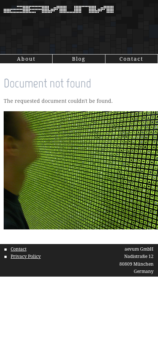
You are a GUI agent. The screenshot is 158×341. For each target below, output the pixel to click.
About (26, 58)
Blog (79, 58)
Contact (131, 58)
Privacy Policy (26, 256)
